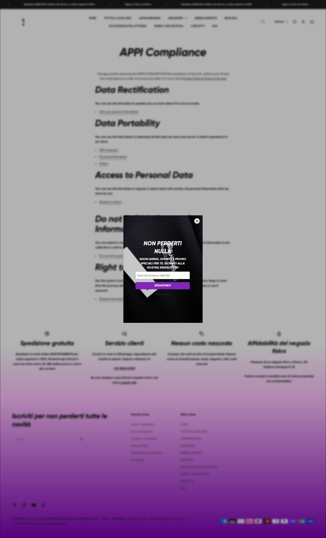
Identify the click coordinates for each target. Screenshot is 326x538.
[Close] (197, 221)
